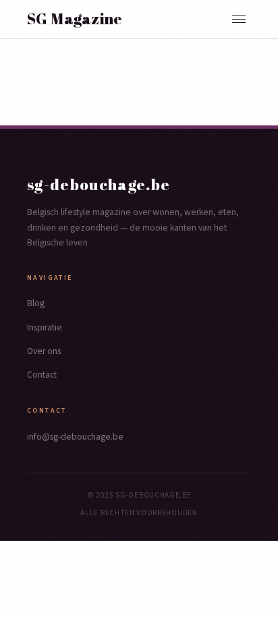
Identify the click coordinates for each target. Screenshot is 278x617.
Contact (42, 374)
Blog (36, 303)
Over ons (44, 351)
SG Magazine (75, 18)
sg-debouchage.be (99, 184)
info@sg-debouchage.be (75, 436)
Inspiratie (44, 327)
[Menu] (239, 19)
